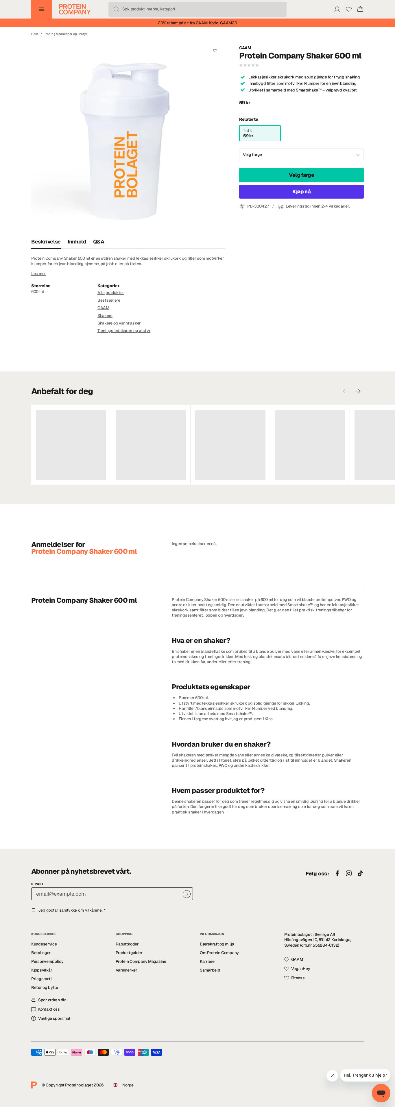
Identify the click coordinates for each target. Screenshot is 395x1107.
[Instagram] (348, 873)
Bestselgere (108, 300)
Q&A (98, 241)
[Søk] (116, 9)
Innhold (77, 241)
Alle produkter (110, 292)
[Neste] (358, 391)
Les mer (38, 273)
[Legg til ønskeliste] (215, 50)
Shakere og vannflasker (119, 323)
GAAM (245, 47)
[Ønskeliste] (348, 9)
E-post (37, 884)
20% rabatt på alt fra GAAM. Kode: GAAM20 (197, 22)
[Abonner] (187, 894)
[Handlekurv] (360, 9)
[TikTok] (360, 873)
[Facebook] (337, 873)
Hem (34, 34)
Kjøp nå (301, 191)
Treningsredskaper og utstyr (65, 34)
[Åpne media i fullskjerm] (128, 138)
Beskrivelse (46, 241)
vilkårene (93, 910)
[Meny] (41, 9)
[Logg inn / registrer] (337, 9)
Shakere (104, 315)
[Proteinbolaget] (75, 9)
